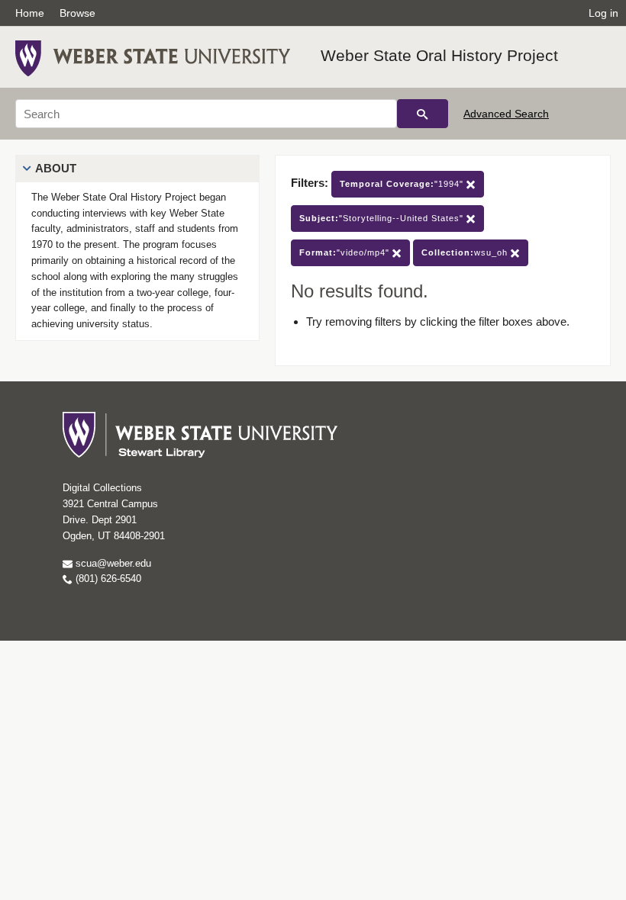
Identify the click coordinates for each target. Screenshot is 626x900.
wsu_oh (466, 252)
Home (29, 13)
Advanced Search (506, 114)
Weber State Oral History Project (439, 55)
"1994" (403, 183)
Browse (77, 13)
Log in (603, 13)
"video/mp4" (345, 252)
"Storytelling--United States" (382, 218)
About (55, 168)
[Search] (422, 113)
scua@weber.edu (112, 563)
